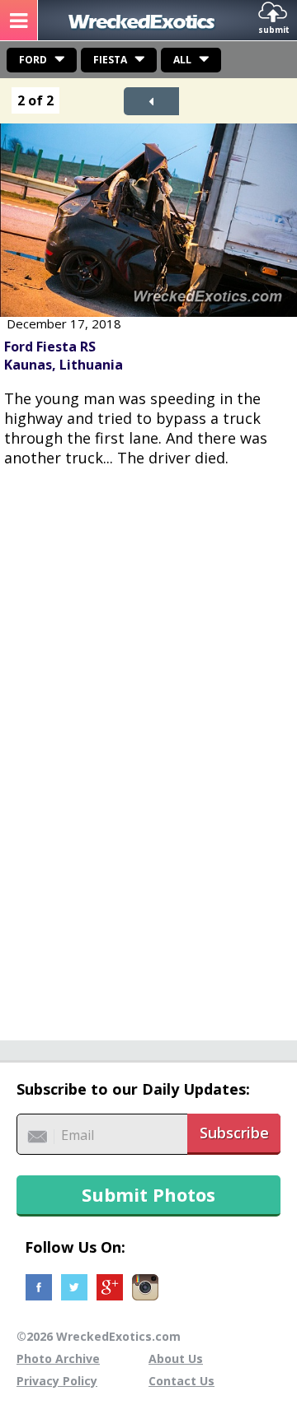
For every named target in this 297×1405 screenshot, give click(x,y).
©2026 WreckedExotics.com (98, 1336)
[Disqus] (148, 745)
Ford (33, 60)
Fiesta (110, 60)
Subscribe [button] (234, 1132)
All (182, 60)
